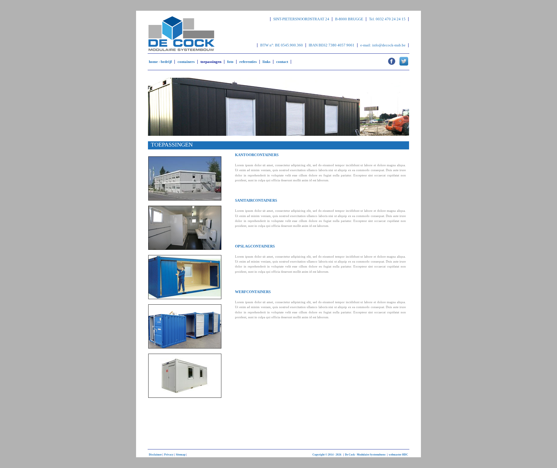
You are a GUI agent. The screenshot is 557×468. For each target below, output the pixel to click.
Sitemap (180, 454)
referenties (248, 61)
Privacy (168, 454)
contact (282, 61)
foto (230, 61)
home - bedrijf (160, 61)
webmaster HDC (398, 454)
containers (186, 61)
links (266, 61)
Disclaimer (155, 454)
